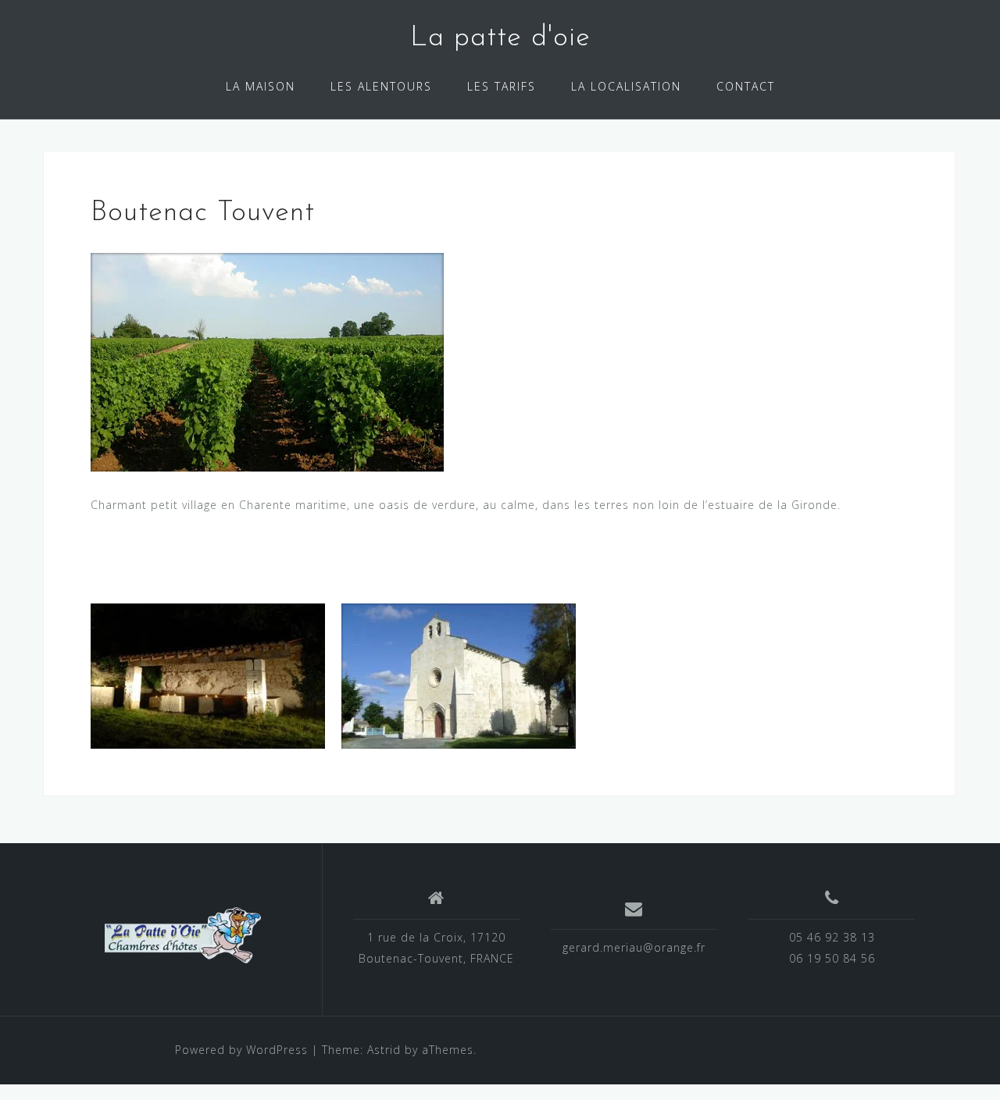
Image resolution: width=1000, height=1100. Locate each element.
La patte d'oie (500, 38)
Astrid (384, 1049)
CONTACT (745, 86)
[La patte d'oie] (183, 935)
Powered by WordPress (241, 1049)
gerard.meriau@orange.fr (633, 947)
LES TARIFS (501, 86)
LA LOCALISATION (626, 86)
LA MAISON (260, 86)
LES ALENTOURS (381, 86)
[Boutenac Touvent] (267, 360)
